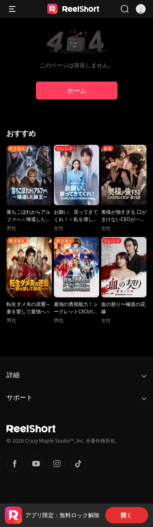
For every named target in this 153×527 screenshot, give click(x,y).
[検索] (124, 9)
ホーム (76, 90)
